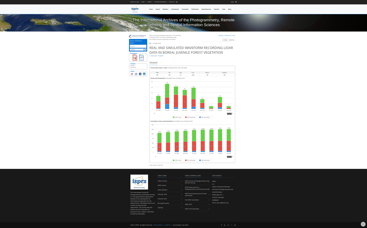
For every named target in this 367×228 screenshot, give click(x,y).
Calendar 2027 (162, 199)
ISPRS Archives (162, 181)
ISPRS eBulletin (162, 190)
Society (158, 9)
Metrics (231, 40)
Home (143, 2)
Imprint (167, 225)
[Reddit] (136, 74)
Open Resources (206, 9)
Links (223, 9)
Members (165, 9)
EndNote (133, 67)
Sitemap (149, 2)
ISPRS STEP (188, 204)
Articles (220, 35)
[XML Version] (141, 57)
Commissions (175, 9)
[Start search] (145, 50)
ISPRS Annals (162, 185)
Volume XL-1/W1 (230, 35)
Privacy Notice (157, 225)
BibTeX (133, 65)
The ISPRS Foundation (160, 2)
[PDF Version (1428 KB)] (135, 57)
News (229, 9)
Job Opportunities (163, 203)
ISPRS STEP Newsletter (192, 209)
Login (232, 2)
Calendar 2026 (162, 194)
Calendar (216, 9)
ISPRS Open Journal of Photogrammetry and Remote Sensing (197, 188)
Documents (185, 9)
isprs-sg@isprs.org (222, 203)
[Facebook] (140, 74)
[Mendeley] (132, 74)
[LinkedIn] (144, 74)
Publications (195, 9)
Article (225, 40)
